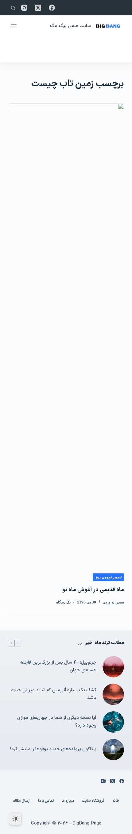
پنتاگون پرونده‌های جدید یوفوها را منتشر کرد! (53, 749)
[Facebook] (52, 8)
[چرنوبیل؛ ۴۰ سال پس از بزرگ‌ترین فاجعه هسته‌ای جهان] (113, 666)
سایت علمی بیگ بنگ (70, 25)
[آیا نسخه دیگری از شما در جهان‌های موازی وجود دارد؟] (113, 722)
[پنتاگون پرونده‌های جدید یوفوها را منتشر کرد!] (113, 749)
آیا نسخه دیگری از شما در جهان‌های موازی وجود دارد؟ (56, 721)
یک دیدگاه (63, 602)
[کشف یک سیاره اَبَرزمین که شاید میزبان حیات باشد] (113, 694)
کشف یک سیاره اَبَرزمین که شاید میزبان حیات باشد (53, 694)
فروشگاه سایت (93, 801)
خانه (115, 801)
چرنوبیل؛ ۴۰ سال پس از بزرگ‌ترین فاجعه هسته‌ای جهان (58, 666)
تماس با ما (46, 801)
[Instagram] (24, 8)
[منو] (14, 26)
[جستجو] (13, 8)
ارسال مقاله (21, 801)
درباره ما (68, 801)
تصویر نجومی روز (108, 577)
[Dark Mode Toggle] (15, 819)
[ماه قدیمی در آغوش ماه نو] (66, 333)
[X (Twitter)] (38, 8)
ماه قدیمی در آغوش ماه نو (93, 590)
